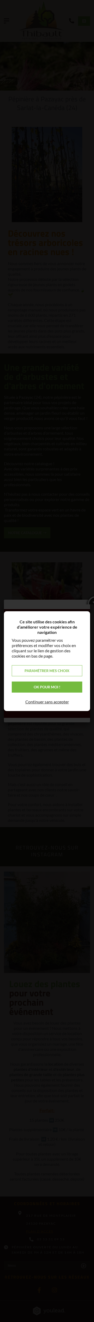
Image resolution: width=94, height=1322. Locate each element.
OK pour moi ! (47, 687)
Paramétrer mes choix (47, 670)
